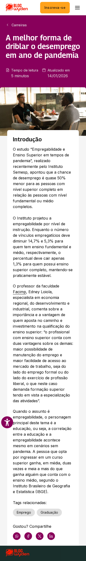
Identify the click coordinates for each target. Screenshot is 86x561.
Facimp (19, 291)
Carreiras (19, 25)
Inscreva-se (54, 8)
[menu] (77, 7)
